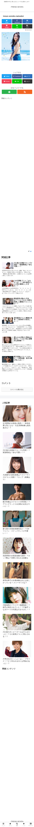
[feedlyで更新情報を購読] (9, 92)
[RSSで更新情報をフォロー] (24, 92)
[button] (30, 420)
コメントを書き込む (17, 389)
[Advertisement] (17, 175)
